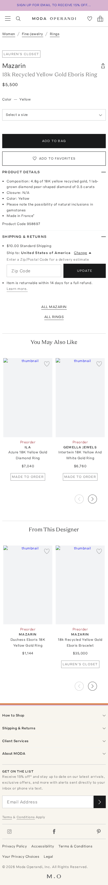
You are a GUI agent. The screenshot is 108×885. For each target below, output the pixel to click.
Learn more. (17, 289)
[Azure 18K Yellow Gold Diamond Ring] (27, 397)
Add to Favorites (57, 158)
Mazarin (14, 66)
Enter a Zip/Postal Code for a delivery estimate (48, 259)
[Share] (103, 65)
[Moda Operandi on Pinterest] (98, 831)
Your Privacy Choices (20, 856)
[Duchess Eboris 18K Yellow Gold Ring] (27, 585)
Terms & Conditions (75, 846)
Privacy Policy (14, 846)
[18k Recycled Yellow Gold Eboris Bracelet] (80, 585)
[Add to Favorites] (46, 363)
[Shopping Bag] (100, 18)
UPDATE (84, 271)
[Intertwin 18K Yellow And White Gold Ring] (80, 397)
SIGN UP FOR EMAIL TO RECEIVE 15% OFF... (54, 5)
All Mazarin (54, 307)
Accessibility (42, 846)
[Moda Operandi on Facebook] (54, 831)
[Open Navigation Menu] (7, 18)
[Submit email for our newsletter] (100, 802)
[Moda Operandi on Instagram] (9, 831)
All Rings (54, 317)
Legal (48, 856)
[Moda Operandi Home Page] (54, 18)
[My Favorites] (89, 18)
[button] (97, 497)
